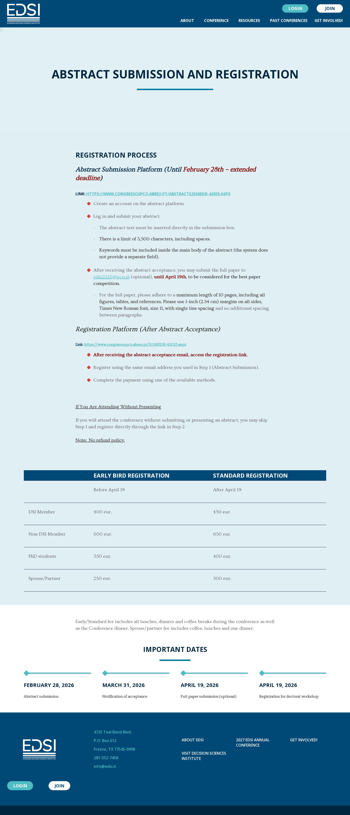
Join (330, 8)
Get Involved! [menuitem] (329, 20)
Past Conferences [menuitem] (288, 20)
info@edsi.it (105, 766)
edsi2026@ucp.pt (111, 276)
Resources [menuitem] (249, 20)
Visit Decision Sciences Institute (204, 756)
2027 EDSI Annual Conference (253, 742)
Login (295, 8)
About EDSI (193, 740)
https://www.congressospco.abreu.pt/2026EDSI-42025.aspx (135, 344)
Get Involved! (303, 740)
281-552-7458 (106, 757)
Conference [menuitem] (216, 20)
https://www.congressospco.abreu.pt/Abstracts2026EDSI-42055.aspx (158, 193)
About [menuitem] (187, 20)
